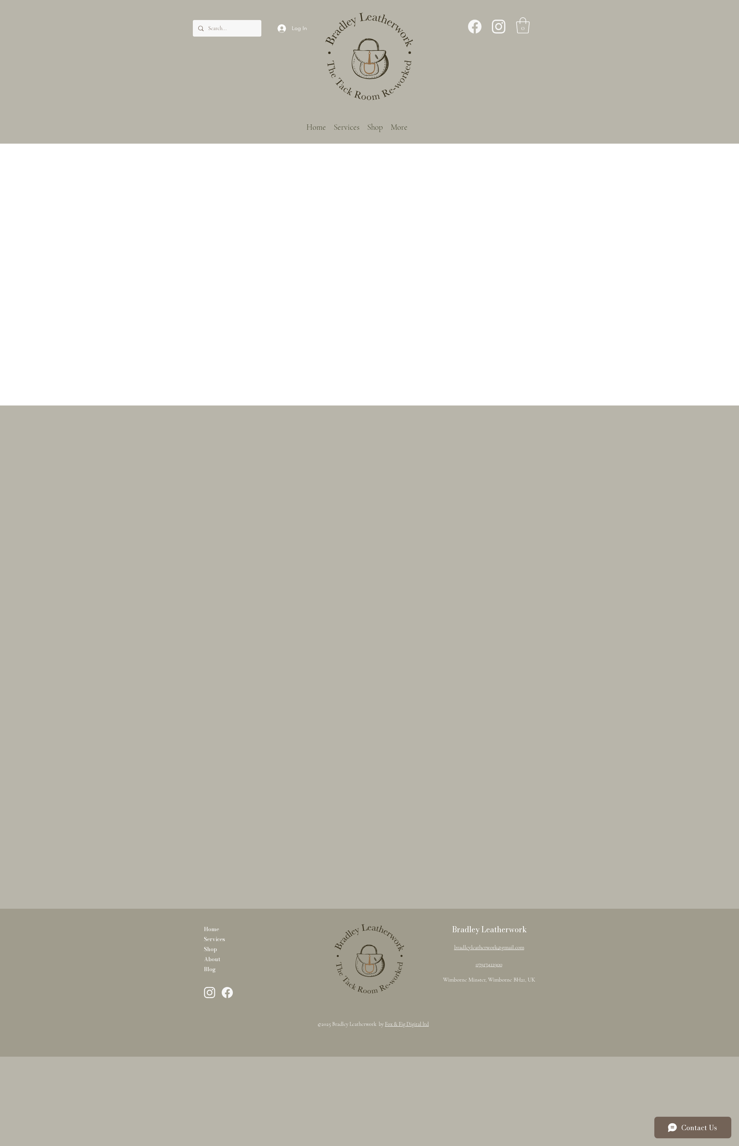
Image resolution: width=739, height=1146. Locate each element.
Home (211, 929)
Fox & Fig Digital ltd (407, 1024)
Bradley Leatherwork (489, 929)
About (212, 959)
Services (214, 939)
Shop (210, 949)
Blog (210, 969)
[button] (523, 25)
